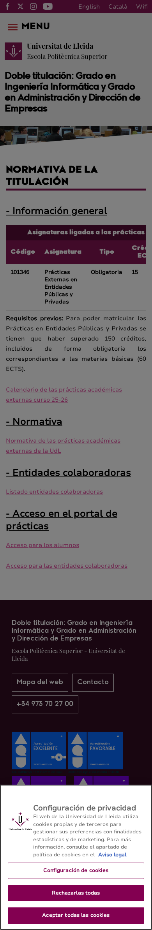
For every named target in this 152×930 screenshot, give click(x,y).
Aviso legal (112, 854)
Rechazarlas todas (76, 892)
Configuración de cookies (75, 870)
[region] (76, 857)
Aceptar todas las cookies (76, 915)
